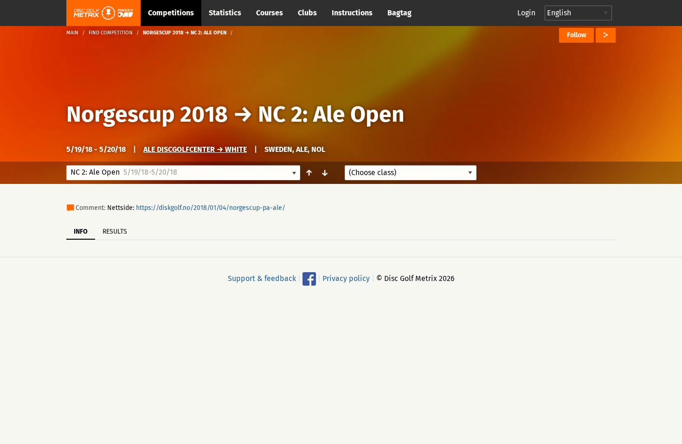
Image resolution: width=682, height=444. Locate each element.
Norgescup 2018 (147, 114)
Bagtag (399, 12)
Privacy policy (346, 278)
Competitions (171, 12)
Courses (269, 12)
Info (81, 231)
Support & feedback (262, 278)
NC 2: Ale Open (331, 114)
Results (115, 231)
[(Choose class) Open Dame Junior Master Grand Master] (410, 172)
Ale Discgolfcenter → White (195, 149)
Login (526, 12)
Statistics (225, 12)
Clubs (307, 12)
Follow (576, 35)
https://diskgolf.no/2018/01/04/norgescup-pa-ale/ (210, 208)
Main (72, 33)
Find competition (111, 33)
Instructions (352, 12)
